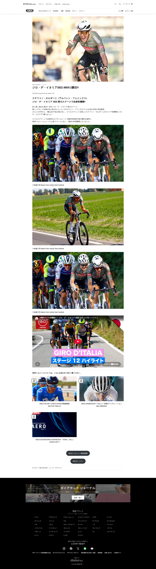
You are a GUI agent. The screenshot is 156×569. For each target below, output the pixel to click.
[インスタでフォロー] (126, 4)
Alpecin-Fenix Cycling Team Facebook (52, 185)
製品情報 (55, 11)
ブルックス (67, 528)
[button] (120, 11)
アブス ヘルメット (69, 517)
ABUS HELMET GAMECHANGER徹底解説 (54, 404)
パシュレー (110, 524)
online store (66, 4)
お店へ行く (58, 4)
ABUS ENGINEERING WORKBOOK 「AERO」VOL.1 (54, 439)
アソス (36, 517)
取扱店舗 (67, 11)
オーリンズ (38, 521)
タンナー (80, 524)
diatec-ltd (51, 93)
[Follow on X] (129, 4)
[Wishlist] (115, 4)
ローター (80, 535)
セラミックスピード (69, 524)
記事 (62, 11)
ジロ (36, 524)
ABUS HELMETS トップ (44, 11)
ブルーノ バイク (82, 528)
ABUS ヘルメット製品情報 (78, 453)
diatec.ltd (79, 564)
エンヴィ (109, 517)
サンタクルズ (111, 521)
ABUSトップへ (78, 461)
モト (93, 531)
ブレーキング (96, 528)
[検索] (120, 4)
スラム (51, 524)
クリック (51, 521)
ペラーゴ (109, 528)
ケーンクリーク (82, 521)
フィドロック (53, 528)
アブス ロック (53, 517)
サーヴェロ (95, 521)
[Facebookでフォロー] (124, 4)
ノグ (93, 524)
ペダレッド (38, 531)
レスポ (65, 535)
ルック (36, 535)
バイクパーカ (38, 528)
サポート (74, 11)
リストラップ (111, 531)
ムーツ (80, 531)
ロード (60, 468)
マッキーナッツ (53, 531)
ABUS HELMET (36, 84)
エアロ (94, 517)
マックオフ (67, 531)
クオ (65, 521)
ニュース (43, 84)
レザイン (51, 535)
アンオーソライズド (83, 517)
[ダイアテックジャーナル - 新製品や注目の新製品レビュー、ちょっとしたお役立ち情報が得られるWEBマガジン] (29, 4)
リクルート (82, 11)
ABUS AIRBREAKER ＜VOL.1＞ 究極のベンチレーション (101, 404)
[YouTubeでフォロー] (132, 4)
